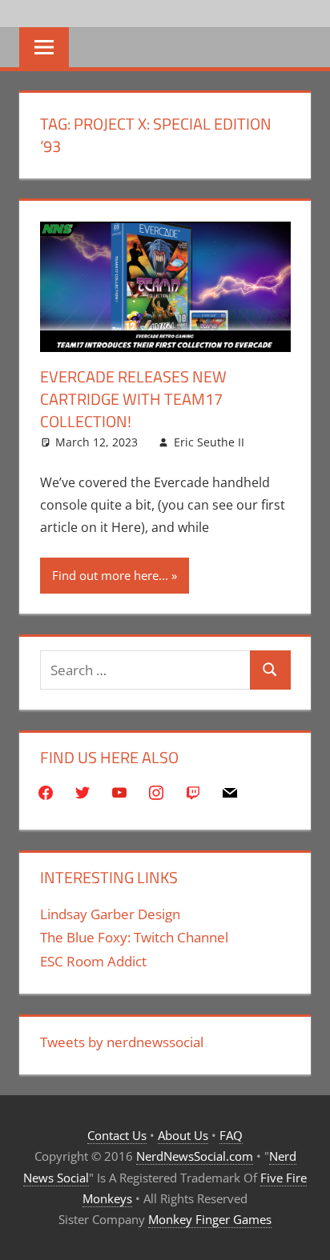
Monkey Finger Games (210, 1219)
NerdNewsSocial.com (194, 1156)
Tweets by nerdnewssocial (121, 1042)
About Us (183, 1135)
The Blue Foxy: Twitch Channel (134, 937)
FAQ (231, 1135)
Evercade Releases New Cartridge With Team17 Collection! (133, 399)
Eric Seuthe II (209, 442)
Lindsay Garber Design (110, 914)
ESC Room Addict (93, 961)
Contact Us (117, 1135)
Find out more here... (110, 575)
